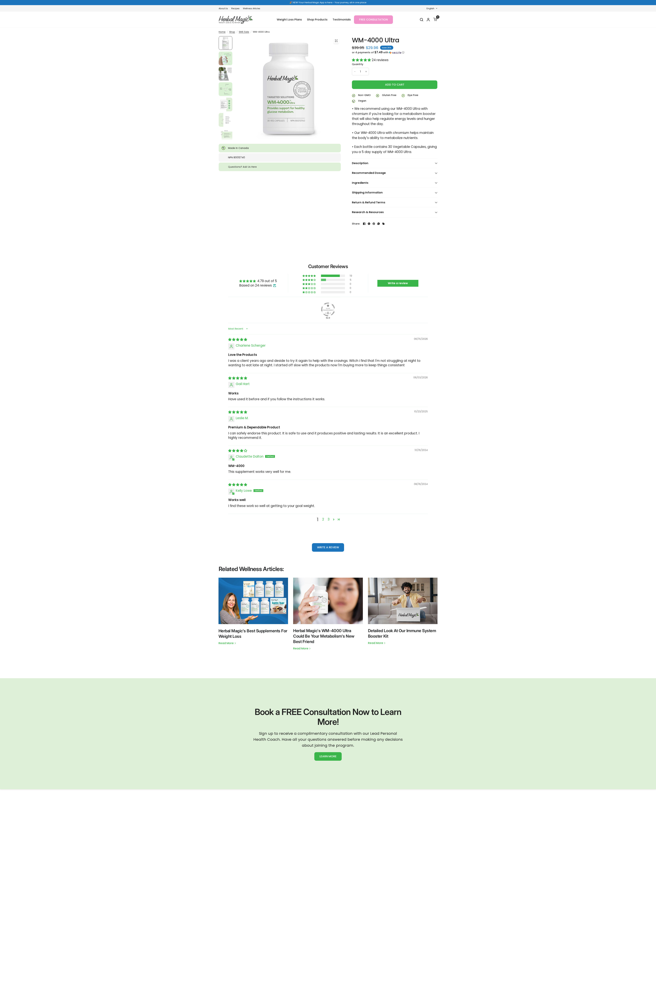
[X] (369, 224)
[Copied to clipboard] (383, 224)
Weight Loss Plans (289, 20)
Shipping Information (367, 192)
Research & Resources (368, 212)
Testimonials (342, 20)
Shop (232, 31)
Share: (356, 223)
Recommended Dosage (369, 173)
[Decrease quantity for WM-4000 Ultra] (355, 71)
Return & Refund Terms (368, 202)
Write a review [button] (398, 283)
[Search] (421, 19)
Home (222, 31)
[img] (237, 339)
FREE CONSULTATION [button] (373, 20)
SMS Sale (244, 31)
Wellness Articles (251, 8)
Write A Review (328, 547)
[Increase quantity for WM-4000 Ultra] (366, 71)
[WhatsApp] (379, 224)
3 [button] (329, 519)
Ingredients (360, 183)
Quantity (357, 64)
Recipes (235, 8)
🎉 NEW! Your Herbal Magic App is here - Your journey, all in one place (328, 2)
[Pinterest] (374, 224)
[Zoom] (336, 40)
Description (360, 163)
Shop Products (317, 20)
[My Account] (428, 19)
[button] (394, 52)
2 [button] (323, 519)
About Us (223, 8)
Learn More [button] (328, 756)
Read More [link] (226, 643)
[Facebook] (364, 224)
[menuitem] (224, 8)
